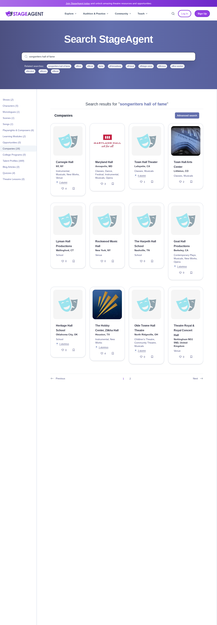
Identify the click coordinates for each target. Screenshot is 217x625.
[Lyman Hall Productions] (68, 220)
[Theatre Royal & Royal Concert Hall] (186, 304)
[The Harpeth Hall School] (146, 220)
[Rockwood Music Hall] (107, 220)
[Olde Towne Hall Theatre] (146, 304)
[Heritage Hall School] (68, 304)
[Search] (173, 13)
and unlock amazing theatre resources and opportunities (108, 3)
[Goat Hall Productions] (186, 220)
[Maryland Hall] (107, 141)
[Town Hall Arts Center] (186, 141)
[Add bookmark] (74, 188)
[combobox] (108, 56)
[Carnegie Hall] (68, 141)
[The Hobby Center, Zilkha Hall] (107, 304)
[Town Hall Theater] (146, 141)
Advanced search (187, 115)
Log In (184, 13)
